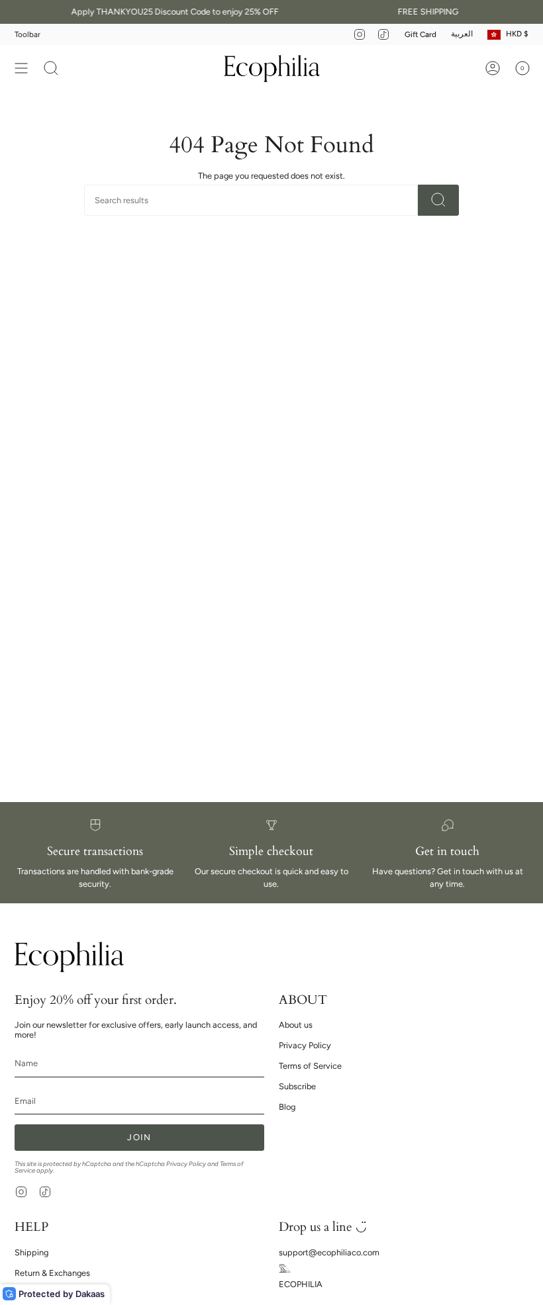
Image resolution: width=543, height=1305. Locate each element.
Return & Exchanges (52, 1273)
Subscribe (297, 1086)
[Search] (438, 200)
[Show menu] (21, 68)
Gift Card (420, 34)
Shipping (31, 1252)
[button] (51, 68)
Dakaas (90, 1293)
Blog (287, 1107)
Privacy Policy (186, 1163)
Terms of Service (310, 1066)
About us (296, 1025)
